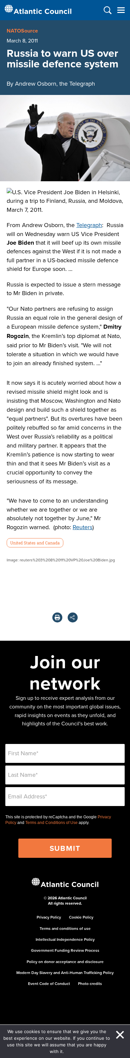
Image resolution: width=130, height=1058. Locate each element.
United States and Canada (35, 542)
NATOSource (22, 31)
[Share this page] (73, 617)
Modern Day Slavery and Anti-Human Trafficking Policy (65, 972)
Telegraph (89, 225)
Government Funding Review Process (65, 950)
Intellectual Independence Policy (65, 939)
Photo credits (90, 983)
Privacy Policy (49, 917)
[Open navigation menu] (121, 10)
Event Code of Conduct (49, 983)
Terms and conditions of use (65, 928)
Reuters (82, 527)
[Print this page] (57, 617)
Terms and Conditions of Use (51, 822)
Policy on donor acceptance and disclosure (65, 961)
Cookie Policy (81, 917)
